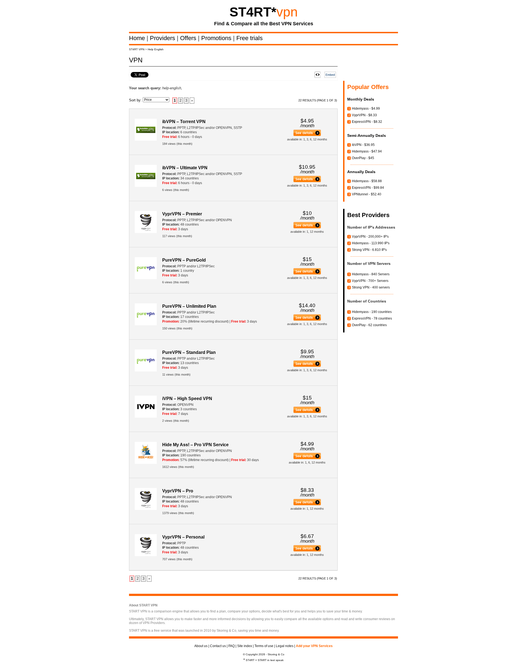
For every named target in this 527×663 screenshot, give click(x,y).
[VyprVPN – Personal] (307, 550)
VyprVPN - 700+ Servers (370, 281)
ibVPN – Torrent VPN (184, 121)
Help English (156, 49)
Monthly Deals (360, 99)
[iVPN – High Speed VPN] (307, 412)
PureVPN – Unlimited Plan (189, 306)
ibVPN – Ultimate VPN (185, 167)
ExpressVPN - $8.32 (367, 122)
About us (201, 646)
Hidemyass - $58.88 (367, 181)
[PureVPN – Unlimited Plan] (307, 319)
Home (138, 38)
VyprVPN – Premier (182, 214)
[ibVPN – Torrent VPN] (307, 135)
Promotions (217, 38)
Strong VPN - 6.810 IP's (369, 250)
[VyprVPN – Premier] (307, 227)
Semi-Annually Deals (366, 135)
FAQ (231, 646)
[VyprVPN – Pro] (307, 504)
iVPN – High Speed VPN (187, 398)
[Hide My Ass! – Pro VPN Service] (307, 458)
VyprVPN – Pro (177, 491)
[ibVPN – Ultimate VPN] (307, 181)
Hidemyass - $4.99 (366, 108)
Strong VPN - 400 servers (371, 287)
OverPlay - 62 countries (369, 325)
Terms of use (263, 646)
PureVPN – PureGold (184, 260)
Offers (189, 38)
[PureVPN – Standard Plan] (307, 365)
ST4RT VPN (136, 49)
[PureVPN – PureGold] (307, 273)
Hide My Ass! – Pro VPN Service (195, 444)
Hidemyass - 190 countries (372, 312)
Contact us (218, 646)
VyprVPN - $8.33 (364, 115)
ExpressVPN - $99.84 (368, 188)
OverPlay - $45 (363, 158)
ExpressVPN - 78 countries (372, 318)
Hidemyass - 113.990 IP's (370, 243)
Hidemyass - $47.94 (367, 151)
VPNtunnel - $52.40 (366, 194)
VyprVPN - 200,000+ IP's (370, 236)
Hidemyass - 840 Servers (370, 274)
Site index (244, 646)
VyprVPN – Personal (183, 537)
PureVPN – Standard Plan (189, 352)
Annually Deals (361, 172)
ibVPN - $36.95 (363, 145)
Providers (163, 38)
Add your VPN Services (314, 646)
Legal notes (284, 646)
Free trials (249, 38)
